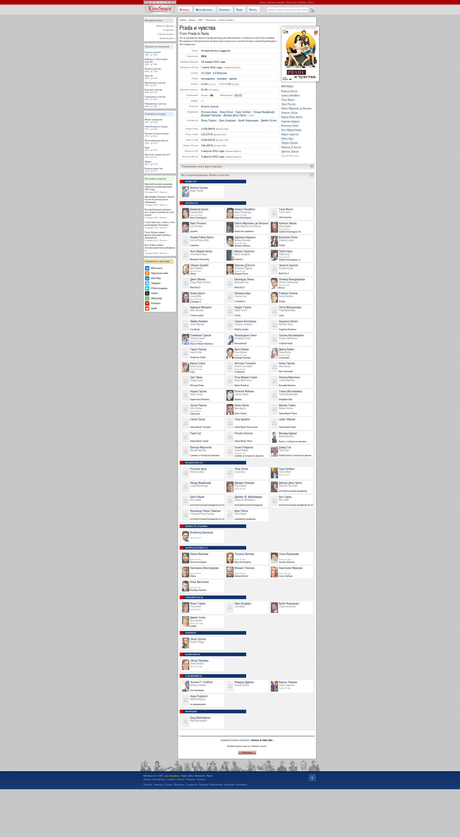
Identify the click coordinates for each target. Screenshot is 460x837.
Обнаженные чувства (155, 104)
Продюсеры (179, 784)
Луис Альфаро (227, 120)
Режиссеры (159, 784)
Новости (181, 779)
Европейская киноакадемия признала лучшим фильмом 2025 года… (158, 188)
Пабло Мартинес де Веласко (296, 108)
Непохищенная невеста (156, 141)
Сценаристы (191, 784)
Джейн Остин (269, 120)
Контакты (302, 2)
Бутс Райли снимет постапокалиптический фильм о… (160, 249)
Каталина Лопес (290, 125)
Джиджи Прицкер (211, 115)
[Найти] (312, 10)
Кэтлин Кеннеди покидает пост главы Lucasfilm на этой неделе (159, 213)
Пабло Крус (287, 138)
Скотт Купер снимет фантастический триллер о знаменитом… (158, 236)
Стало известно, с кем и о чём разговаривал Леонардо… (159, 225)
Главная (262, 2)
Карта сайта (292, 2)
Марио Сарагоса (290, 134)
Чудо (151, 148)
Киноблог (201, 779)
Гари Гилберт (243, 112)
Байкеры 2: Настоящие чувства (156, 61)
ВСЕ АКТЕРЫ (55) (290, 156)
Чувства (151, 76)
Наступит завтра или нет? (158, 155)
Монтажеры (241, 784)
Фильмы (184, 10)
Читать (253, 10)
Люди (239, 10)
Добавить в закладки (276, 2)
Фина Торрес (209, 120)
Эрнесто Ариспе (290, 151)
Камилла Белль (289, 91)
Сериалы (224, 10)
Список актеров (166, 34)
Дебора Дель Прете (235, 115)
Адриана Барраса (290, 121)
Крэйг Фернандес (248, 120)
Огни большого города (156, 127)
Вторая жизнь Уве (154, 169)
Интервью (190, 779)
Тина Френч (288, 100)
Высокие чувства (153, 90)
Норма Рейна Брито (292, 117)
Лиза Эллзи (226, 112)
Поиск (311, 2)
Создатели (168, 30)
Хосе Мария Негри (291, 130)
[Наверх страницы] (312, 778)
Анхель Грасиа (209, 106)
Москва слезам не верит (157, 134)
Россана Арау (209, 112)
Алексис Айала (289, 112)
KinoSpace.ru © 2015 (153, 776)
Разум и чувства (153, 53)
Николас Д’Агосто (291, 147)
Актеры (168, 784)
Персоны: (147, 784)
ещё (252, 115)
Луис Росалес (288, 104)
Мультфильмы (204, 10)
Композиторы (216, 784)
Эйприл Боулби (289, 143)
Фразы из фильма (165, 26)
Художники (229, 784)
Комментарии (167, 38)
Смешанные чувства (155, 97)
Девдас (151, 162)
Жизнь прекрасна (153, 120)
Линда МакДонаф (264, 112)
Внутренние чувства (155, 83)
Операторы (204, 784)
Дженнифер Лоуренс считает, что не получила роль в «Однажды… (160, 200)
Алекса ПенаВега (290, 95)
